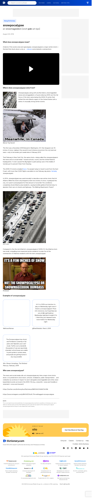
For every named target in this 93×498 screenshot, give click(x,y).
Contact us (79, 441)
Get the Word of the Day (74, 430)
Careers (71, 441)
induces (29, 49)
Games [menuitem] (49, 3)
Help (87, 441)
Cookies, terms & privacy (81, 444)
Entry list (63, 441)
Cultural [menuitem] (56, 3)
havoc (25, 169)
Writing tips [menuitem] (65, 3)
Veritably (54, 171)
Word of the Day (37, 426)
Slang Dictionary (9, 21)
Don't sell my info (65, 484)
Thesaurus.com (88, 3)
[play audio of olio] (33, 433)
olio (34, 429)
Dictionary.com (4, 3)
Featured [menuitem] (42, 3)
